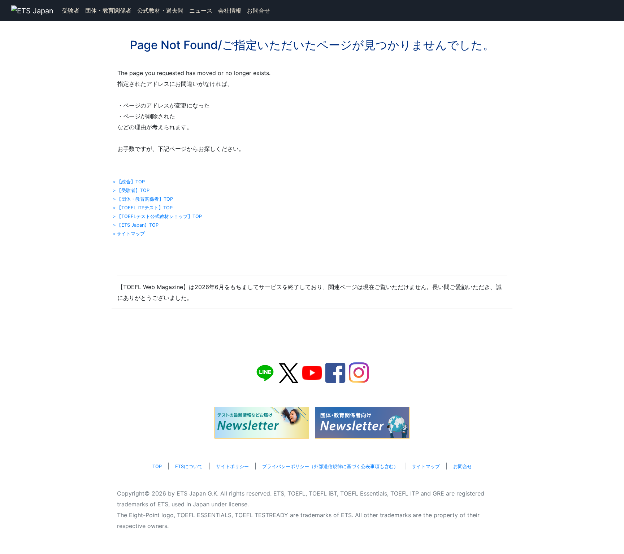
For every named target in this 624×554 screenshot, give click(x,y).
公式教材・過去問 (160, 10)
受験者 (70, 10)
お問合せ (258, 10)
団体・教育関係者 (108, 10)
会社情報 (229, 10)
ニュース (200, 10)
